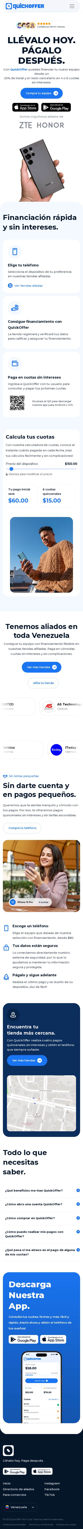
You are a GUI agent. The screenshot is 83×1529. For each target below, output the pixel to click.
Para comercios (14, 1495)
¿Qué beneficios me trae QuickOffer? (34, 1190)
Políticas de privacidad (14, 1524)
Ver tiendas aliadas (28, 285)
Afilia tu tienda (43, 683)
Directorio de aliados (18, 1489)
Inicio (7, 1483)
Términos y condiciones (41, 1524)
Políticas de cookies (66, 1524)
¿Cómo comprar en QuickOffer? (30, 1218)
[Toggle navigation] (72, 6)
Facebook (52, 1489)
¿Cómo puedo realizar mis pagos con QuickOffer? (34, 1234)
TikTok (49, 1495)
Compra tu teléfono (22, 828)
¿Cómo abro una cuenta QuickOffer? (33, 1204)
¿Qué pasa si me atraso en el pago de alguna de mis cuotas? (40, 1252)
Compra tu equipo (39, 93)
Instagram (52, 1483)
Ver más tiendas (38, 667)
